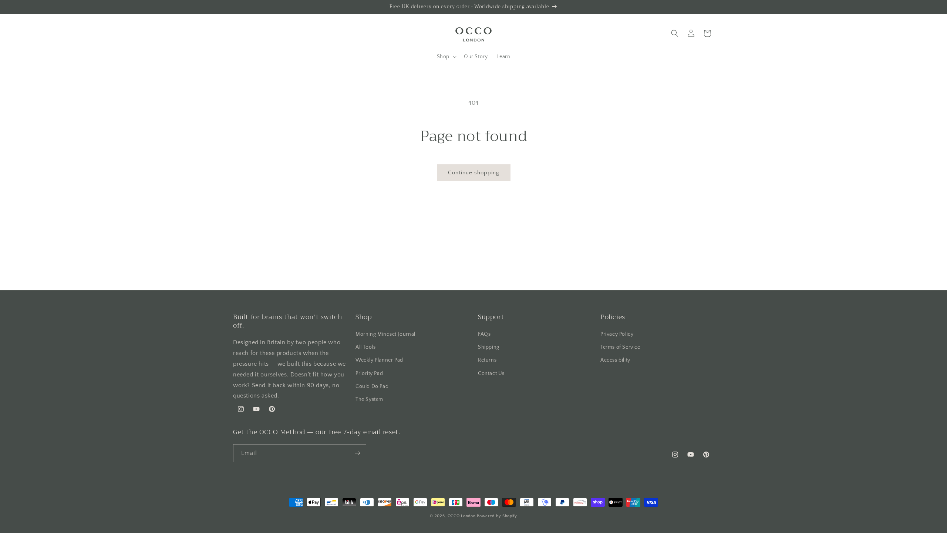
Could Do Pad (371, 386)
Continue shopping (473, 173)
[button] (445, 56)
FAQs (484, 334)
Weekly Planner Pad (379, 360)
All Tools (365, 347)
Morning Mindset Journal (385, 334)
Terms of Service (620, 347)
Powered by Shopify (497, 516)
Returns (487, 360)
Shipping (488, 347)
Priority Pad (369, 373)
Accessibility (615, 360)
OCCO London (462, 516)
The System (369, 399)
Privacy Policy (616, 334)
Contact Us (491, 373)
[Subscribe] (357, 453)
